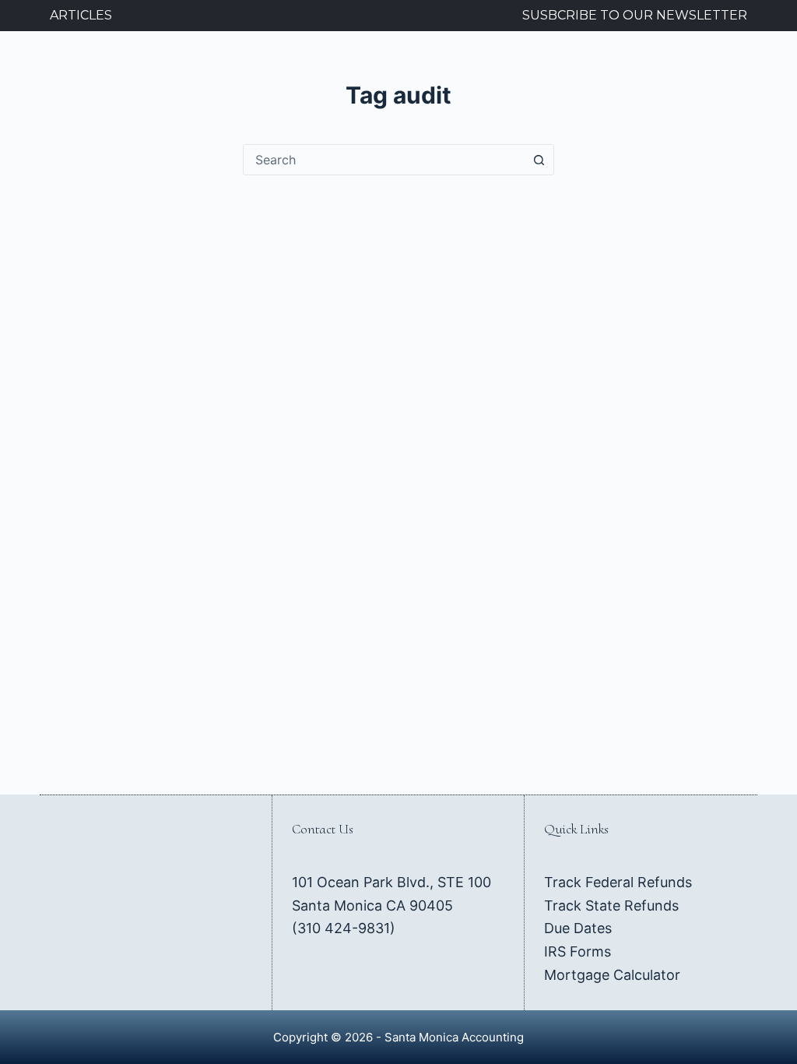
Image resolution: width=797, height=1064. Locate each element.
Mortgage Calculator (612, 975)
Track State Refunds (611, 905)
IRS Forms (577, 951)
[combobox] (384, 159)
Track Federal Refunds (618, 882)
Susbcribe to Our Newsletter (634, 15)
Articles (81, 15)
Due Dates (578, 928)
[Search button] (538, 159)
